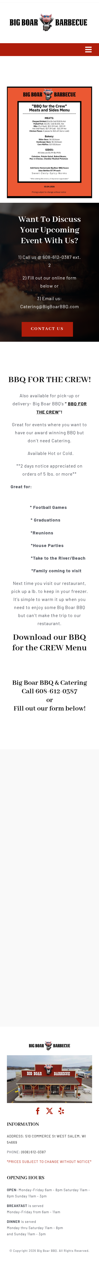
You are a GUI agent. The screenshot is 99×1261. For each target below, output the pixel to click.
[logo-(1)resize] (48, 14)
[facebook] (37, 1111)
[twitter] (49, 1111)
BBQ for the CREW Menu (49, 643)
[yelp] (61, 1111)
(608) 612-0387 (33, 1152)
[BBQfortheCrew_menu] (49, 1042)
